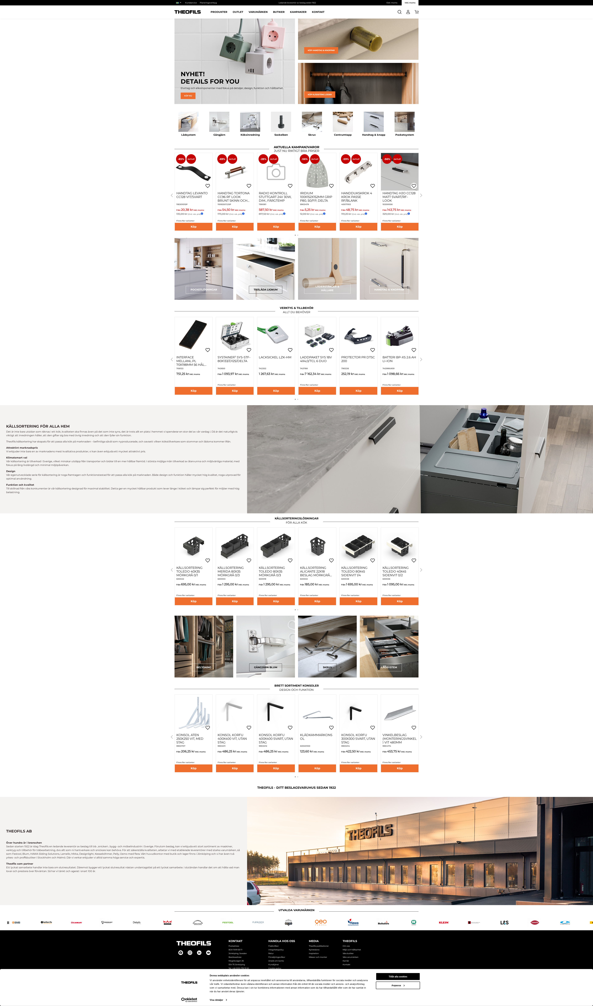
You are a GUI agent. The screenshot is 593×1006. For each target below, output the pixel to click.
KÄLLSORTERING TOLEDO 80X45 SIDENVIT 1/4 (354, 571)
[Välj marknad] (179, 2)
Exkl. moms (392, 3)
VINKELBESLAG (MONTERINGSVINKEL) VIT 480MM (400, 738)
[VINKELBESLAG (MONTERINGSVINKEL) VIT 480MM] (399, 713)
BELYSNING (203, 667)
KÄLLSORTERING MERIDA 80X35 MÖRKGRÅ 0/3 (231, 571)
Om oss (346, 946)
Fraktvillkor (273, 946)
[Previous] (171, 195)
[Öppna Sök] (400, 12)
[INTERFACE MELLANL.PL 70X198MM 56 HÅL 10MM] (193, 336)
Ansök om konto (276, 961)
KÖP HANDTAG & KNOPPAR (321, 50)
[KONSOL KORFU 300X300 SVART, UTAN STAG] (358, 713)
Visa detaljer (216, 1000)
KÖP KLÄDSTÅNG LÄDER (320, 94)
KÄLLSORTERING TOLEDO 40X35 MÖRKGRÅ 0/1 (189, 571)
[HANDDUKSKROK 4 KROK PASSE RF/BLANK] (358, 172)
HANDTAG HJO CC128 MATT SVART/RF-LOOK (399, 196)
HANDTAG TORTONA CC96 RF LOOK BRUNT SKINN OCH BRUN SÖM (234, 198)
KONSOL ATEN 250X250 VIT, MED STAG (189, 738)
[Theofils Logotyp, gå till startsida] (188, 12)
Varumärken (258, 12)
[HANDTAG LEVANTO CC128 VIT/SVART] (193, 172)
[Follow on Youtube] (208, 952)
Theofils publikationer (319, 946)
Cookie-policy (274, 968)
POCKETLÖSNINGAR (204, 289)
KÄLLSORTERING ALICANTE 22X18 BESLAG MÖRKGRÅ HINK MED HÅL (315, 573)
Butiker (279, 12)
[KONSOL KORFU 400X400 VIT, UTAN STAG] (235, 713)
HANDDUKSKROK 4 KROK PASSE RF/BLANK (356, 196)
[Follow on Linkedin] (199, 952)
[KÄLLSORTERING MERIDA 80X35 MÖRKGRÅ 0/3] (235, 546)
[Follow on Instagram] (190, 952)
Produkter (219, 12)
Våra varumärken (350, 957)
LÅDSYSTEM (389, 667)
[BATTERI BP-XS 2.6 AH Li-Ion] (399, 336)
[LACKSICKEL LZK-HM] (276, 336)
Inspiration (314, 953)
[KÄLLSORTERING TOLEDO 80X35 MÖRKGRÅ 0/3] (276, 546)
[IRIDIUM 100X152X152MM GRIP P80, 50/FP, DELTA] (317, 172)
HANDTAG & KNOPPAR (389, 289)
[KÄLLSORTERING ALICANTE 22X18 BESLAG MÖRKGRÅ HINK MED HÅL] (317, 546)
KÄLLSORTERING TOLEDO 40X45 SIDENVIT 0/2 (396, 571)
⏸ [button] (8, 923)
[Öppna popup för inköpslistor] (208, 186)
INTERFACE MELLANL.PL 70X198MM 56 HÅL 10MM (190, 362)
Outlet (238, 12)
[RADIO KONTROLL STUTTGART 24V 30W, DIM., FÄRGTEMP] (276, 172)
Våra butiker (348, 953)
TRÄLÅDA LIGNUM (266, 289)
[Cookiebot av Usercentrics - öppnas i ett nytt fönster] (189, 1000)
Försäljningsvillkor (276, 957)
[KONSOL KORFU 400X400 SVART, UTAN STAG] (276, 713)
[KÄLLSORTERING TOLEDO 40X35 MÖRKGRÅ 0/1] (193, 546)
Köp (193, 226)
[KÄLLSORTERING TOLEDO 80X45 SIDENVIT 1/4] (358, 546)
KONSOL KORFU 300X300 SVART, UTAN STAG (358, 738)
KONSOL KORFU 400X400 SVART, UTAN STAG (276, 738)
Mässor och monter (318, 957)
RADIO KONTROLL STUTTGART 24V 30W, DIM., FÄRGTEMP (275, 196)
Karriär (346, 961)
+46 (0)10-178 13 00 (240, 968)
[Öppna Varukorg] (416, 12)
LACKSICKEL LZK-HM (275, 357)
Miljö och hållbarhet (352, 950)
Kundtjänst (273, 964)
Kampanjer (298, 12)
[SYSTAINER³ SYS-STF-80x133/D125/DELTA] (235, 336)
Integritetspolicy (276, 950)
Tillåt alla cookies (398, 976)
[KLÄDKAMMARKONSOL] (317, 713)
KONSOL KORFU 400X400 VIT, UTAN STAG (232, 738)
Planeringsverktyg (208, 3)
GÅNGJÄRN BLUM (265, 667)
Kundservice (191, 3)
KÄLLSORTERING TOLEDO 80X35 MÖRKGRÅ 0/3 (272, 571)
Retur (271, 953)
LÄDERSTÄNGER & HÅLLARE (327, 288)
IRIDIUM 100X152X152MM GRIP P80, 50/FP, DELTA (316, 196)
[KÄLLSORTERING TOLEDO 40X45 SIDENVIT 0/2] (399, 546)
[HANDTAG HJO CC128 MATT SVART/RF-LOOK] (399, 172)
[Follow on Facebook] (180, 952)
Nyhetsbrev (314, 950)
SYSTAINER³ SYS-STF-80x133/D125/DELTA (234, 359)
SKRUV (327, 667)
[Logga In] (408, 12)
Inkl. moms (410, 3)
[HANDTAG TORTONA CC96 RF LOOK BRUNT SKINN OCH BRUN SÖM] (235, 172)
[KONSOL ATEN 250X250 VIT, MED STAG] (193, 713)
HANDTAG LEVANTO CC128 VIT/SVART (192, 195)
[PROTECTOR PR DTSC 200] (358, 336)
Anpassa (396, 985)
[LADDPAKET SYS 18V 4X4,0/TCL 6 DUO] (317, 336)
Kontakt (318, 12)
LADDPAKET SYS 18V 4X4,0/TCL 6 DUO (316, 359)
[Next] (421, 195)
